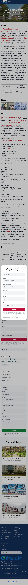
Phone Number (7, 284)
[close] (25, 267)
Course (5, 290)
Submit (14, 309)
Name (5, 272)
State (4, 296)
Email (4, 278)
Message (5, 302)
